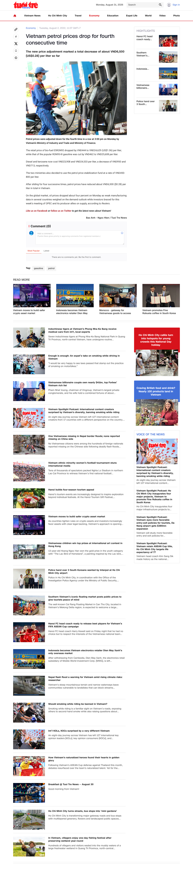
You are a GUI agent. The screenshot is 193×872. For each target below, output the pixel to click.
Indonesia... (142, 69)
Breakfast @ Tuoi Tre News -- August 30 (70, 784)
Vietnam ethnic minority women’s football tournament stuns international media (82, 464)
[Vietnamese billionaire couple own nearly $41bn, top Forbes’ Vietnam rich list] (168, 89)
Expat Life (131, 15)
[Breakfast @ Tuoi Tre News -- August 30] (29, 793)
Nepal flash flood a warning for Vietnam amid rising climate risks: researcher (85, 679)
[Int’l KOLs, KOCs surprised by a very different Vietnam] (29, 739)
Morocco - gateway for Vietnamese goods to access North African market (115, 312)
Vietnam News (32, 15)
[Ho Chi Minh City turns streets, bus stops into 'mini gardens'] (29, 820)
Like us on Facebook (36, 210)
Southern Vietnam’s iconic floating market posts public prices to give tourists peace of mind (85, 598)
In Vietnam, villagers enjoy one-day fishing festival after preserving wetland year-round (79, 839)
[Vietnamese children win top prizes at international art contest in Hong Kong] (29, 552)
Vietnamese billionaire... (142, 87)
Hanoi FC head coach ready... (144, 38)
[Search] (160, 4)
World (148, 15)
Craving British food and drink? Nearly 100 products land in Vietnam (155, 391)
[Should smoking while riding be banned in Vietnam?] (29, 713)
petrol (51, 268)
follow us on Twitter (61, 210)
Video (162, 15)
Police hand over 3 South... (145, 103)
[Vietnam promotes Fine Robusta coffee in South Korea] (161, 295)
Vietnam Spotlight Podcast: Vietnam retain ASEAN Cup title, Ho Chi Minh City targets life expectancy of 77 (154, 548)
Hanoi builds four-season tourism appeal (71, 489)
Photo (176, 15)
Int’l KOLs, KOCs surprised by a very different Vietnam (79, 730)
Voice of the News (150, 434)
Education (112, 15)
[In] (16, 58)
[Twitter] (16, 43)
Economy (94, 15)
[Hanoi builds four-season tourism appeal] (29, 498)
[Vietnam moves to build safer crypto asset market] (32, 295)
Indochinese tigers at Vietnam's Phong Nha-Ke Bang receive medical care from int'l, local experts (82, 331)
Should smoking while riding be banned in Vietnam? (77, 704)
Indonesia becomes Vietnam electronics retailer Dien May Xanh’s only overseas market (72, 312)
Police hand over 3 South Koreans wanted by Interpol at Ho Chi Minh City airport (84, 572)
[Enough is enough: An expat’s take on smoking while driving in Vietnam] (29, 364)
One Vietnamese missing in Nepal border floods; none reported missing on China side (84, 438)
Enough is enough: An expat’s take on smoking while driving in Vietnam (84, 357)
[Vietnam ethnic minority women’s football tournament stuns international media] (29, 471)
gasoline (38, 268)
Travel (78, 15)
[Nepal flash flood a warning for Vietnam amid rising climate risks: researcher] (29, 686)
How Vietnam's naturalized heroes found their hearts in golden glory (83, 759)
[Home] (15, 15)
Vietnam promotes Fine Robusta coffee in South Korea (159, 312)
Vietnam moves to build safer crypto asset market (29, 312)
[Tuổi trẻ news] (25, 4)
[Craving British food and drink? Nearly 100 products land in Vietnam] (157, 412)
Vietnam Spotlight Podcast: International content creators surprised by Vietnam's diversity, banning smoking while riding (83, 411)
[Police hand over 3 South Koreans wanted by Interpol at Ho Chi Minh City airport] (168, 106)
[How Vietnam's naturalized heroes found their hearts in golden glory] (29, 766)
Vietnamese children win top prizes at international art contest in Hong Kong (85, 545)
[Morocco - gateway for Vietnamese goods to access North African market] (118, 295)
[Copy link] (16, 29)
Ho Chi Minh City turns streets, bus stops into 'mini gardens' (82, 811)
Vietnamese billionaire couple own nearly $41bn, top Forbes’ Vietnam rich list (82, 384)
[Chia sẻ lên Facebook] (16, 36)
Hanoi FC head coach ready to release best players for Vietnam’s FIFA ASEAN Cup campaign (85, 625)
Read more (21, 280)
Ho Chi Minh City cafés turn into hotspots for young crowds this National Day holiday (156, 340)
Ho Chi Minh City (57, 15)
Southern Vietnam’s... (142, 54)
